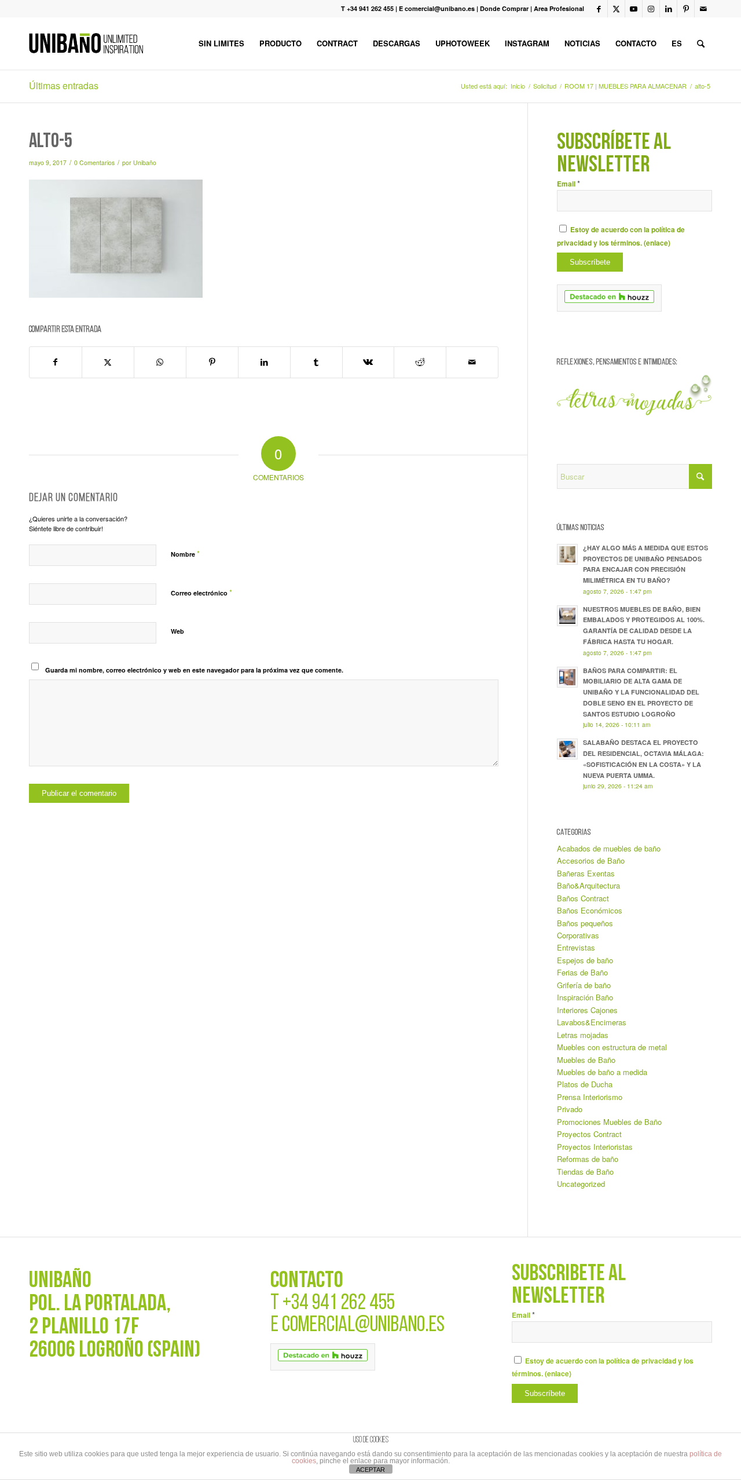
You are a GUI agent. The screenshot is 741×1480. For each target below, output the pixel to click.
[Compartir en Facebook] (56, 362)
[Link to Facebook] (598, 8)
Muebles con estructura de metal (612, 1047)
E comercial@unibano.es (437, 8)
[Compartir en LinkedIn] (264, 362)
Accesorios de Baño (591, 860)
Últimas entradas (63, 85)
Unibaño (144, 162)
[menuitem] (221, 43)
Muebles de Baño (586, 1059)
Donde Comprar (504, 8)
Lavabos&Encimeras (591, 1022)
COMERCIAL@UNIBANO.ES (363, 1325)
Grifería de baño (584, 985)
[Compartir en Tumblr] (316, 362)
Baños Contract (583, 898)
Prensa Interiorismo (589, 1096)
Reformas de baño (587, 1158)
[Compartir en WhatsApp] (160, 362)
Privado (569, 1108)
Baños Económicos (589, 910)
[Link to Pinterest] (685, 8)
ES (677, 43)
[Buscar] (700, 43)
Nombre (185, 553)
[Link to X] (616, 8)
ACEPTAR (370, 1469)
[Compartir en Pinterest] (212, 362)
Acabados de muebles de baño (609, 848)
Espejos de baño (585, 960)
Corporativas (578, 935)
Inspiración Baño (585, 997)
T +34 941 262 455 (367, 8)
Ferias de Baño (582, 972)
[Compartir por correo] (472, 362)
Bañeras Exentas (586, 873)
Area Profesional (559, 8)
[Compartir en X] (108, 362)
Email (568, 184)
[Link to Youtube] (633, 8)
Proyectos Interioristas (595, 1146)
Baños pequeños (585, 923)
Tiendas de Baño (585, 1171)
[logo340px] (86, 43)
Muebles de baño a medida (602, 1071)
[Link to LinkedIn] (668, 8)
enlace (657, 243)
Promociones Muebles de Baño (609, 1121)
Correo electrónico (201, 592)
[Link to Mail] (703, 8)
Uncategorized (581, 1183)
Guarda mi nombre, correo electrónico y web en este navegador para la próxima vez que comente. (194, 670)
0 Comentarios (94, 162)
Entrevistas (576, 947)
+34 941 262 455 (339, 1303)
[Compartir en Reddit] (420, 362)
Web (177, 631)
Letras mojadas (582, 1034)
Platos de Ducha (584, 1084)
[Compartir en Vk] (368, 362)
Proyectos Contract (589, 1133)
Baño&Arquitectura (588, 885)
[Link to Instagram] (651, 8)
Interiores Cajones (587, 1009)
